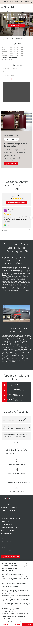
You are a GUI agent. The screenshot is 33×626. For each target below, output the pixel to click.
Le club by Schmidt (5, 553)
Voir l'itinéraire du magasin (16, 104)
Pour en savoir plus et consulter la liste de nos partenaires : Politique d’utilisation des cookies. (16, 604)
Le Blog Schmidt (7, 510)
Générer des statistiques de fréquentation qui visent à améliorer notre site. (15, 614)
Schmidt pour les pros (6, 533)
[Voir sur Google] (5, 210)
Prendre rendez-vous (12, 557)
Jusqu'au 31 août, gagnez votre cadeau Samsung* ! (16, 2)
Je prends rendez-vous (16, 25)
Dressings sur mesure (6, 524)
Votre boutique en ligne (10, 507)
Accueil (2, 11)
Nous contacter (5, 547)
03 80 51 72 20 (18, 79)
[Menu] (2, 7)
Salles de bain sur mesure (7, 530)
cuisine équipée (26, 287)
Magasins (8, 11)
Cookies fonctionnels (9, 611)
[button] (2, 217)
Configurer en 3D (5, 544)
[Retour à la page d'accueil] (9, 7)
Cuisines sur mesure (6, 521)
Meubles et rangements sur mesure (10, 527)
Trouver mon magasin (6, 550)
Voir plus (16, 442)
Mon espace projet (6, 541)
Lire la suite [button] (7, 221)
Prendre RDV (12, 164)
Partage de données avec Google (13, 610)
